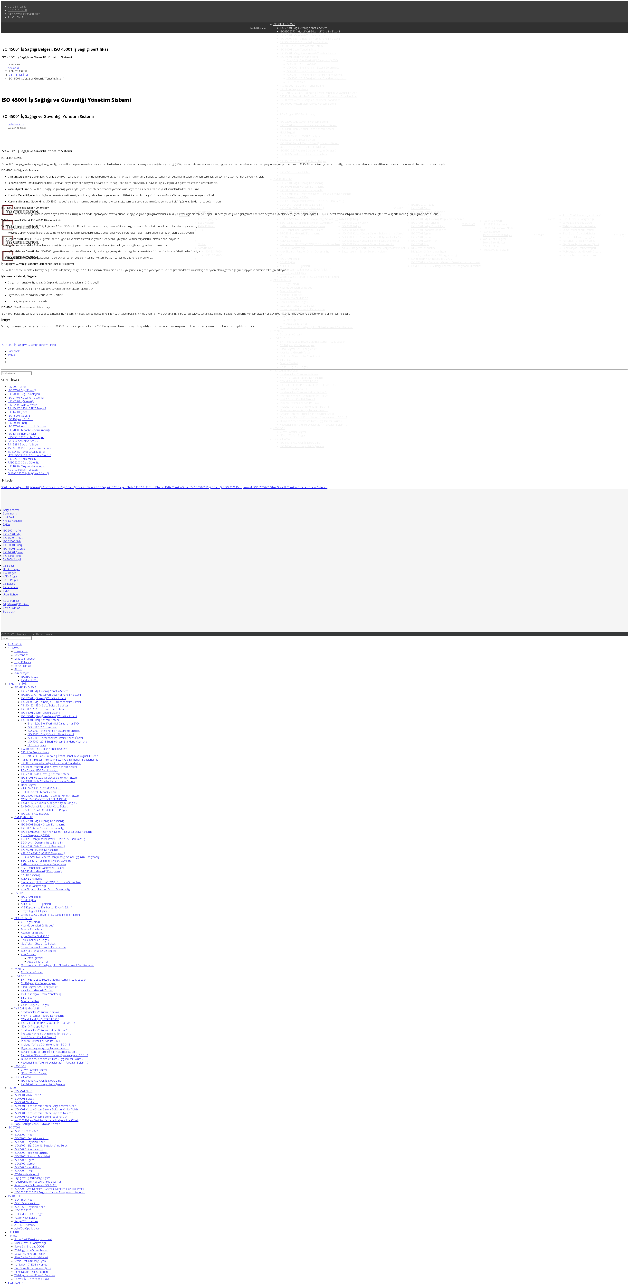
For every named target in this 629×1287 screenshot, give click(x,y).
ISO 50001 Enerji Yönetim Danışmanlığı (302, 186)
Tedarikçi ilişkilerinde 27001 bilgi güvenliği (434, 255)
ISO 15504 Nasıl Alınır (495, 224)
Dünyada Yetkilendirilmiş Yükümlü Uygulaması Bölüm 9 (311, 421)
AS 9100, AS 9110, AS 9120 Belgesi (300, 136)
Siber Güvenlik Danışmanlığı (578, 219)
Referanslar (21, 655)
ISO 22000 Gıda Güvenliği (22, 405)
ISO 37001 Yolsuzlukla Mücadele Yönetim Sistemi (308, 125)
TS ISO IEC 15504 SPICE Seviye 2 (27, 408)
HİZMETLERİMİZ (257, 27)
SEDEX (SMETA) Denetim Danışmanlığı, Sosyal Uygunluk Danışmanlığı (319, 219)
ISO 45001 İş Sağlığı (19, 415)
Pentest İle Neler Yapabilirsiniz (580, 255)
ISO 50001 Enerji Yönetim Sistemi (299, 57)
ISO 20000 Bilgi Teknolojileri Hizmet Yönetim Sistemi (310, 38)
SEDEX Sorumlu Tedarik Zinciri (297, 139)
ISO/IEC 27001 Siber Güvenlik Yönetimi (276, 487)
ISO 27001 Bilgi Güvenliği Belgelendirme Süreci (438, 219)
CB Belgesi (9, 583)
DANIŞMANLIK (282, 179)
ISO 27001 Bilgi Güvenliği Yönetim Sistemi (303, 28)
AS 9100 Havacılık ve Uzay (23, 470)
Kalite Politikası (206, 226)
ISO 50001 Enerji (17, 423)
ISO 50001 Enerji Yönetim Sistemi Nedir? (309, 71)
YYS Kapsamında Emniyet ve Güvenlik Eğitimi (305, 269)
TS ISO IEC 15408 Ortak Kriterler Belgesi (303, 161)
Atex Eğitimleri (294, 320)
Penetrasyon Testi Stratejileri (579, 248)
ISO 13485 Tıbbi (12, 556)
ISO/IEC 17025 (213, 255)
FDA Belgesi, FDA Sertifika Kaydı (298, 114)
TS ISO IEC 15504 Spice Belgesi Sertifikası (304, 42)
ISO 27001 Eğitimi (290, 259)
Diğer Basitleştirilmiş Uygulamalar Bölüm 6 (304, 410)
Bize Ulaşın (9, 611)
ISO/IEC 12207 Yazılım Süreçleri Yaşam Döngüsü (308, 150)
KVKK (6, 591)
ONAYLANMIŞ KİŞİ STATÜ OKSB (299, 381)
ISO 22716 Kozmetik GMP (295, 172)
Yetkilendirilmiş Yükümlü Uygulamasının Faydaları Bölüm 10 (313, 424)
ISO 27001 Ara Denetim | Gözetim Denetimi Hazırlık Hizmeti (445, 262)
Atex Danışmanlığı (296, 323)
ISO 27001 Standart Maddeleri (428, 230)
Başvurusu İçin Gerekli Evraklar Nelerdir (364, 251)
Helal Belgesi (287, 132)
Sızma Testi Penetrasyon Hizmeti (581, 215)
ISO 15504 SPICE (13, 538)
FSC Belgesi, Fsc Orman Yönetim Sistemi (303, 85)
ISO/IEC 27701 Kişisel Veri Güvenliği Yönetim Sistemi (310, 31)
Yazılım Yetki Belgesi (494, 239)
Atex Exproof (287, 316)
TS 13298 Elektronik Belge (23, 444)
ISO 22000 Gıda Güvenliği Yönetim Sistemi (304, 121)
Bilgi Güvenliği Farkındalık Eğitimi (580, 244)
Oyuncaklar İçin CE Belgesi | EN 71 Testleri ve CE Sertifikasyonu (316, 327)
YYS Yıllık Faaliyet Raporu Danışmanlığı (302, 378)
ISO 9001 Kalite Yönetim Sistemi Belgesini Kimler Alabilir (373, 237)
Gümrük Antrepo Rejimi (293, 388)
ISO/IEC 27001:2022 (422, 204)
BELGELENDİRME (284, 24)
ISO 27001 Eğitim (421, 233)
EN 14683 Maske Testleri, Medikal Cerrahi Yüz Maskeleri (312, 341)
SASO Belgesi (11, 580)
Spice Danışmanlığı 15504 (294, 197)
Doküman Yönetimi (291, 334)
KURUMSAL (15, 648)
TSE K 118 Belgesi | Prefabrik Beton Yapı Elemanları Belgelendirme (318, 96)
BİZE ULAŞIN (620, 235)
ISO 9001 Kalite (17, 387)
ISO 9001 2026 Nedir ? (355, 222)
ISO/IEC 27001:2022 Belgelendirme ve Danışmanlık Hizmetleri (446, 266)
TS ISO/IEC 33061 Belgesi (497, 235)
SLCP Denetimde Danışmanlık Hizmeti (301, 230)
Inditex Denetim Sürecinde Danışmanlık (302, 226)
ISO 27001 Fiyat (420, 244)
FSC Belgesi (10, 573)
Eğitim (6, 524)
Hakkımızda (204, 212)
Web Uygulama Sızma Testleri (579, 226)
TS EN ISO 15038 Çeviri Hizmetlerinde (30, 448)
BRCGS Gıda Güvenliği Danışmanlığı (300, 233)
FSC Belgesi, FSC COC (20, 419)
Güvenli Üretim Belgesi (293, 432)
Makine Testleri (289, 363)
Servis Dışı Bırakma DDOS (577, 222)
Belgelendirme (16, 124)
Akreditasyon (205, 248)
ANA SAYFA (170, 235)
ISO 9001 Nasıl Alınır (353, 230)
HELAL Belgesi (11, 569)
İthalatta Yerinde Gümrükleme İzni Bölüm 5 (304, 406)
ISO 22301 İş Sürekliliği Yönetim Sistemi (302, 35)
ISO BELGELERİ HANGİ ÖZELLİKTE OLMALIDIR (308, 385)
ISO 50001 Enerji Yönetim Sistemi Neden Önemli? (314, 75)
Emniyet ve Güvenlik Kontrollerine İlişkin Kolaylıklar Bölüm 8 (313, 417)
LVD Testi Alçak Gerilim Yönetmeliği (300, 356)
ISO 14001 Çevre (18, 412)
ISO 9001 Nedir (351, 219)
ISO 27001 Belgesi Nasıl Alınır (428, 212)
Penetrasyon (10, 587)
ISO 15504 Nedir (492, 221)
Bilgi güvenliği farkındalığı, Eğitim (429, 251)
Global (202, 244)
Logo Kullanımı (206, 222)
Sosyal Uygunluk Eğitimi (293, 273)
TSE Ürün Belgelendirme (294, 89)
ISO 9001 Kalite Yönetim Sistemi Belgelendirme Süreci (372, 233)
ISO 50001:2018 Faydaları (301, 64)
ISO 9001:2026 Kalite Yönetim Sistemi (301, 46)
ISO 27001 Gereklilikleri (424, 240)
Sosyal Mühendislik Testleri (578, 230)
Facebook (13, 351)
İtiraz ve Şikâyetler (208, 219)
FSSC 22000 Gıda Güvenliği (23, 462)
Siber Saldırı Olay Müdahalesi (579, 233)
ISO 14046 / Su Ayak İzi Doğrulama (300, 442)
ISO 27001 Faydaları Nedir (29, 1142)
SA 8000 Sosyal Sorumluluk (23, 441)
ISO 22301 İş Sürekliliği (21, 401)
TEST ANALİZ (281, 338)
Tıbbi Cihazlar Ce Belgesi (294, 302)
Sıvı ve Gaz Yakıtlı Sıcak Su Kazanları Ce (302, 309)
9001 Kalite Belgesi (13, 487)
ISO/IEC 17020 (213, 251)
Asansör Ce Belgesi (291, 295)
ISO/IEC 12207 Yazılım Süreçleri (26, 437)
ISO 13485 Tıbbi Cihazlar (22, 433)
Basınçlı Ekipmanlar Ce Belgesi (38, 951)
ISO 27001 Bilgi (11, 534)
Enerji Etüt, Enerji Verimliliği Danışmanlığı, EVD (312, 60)
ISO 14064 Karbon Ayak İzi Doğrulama (302, 446)
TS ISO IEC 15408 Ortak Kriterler (26, 451)
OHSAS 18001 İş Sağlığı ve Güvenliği (28, 473)
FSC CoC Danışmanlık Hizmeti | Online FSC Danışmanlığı (312, 201)
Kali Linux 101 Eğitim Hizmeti (578, 240)
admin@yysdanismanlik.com (24, 14)
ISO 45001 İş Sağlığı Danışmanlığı (298, 212)
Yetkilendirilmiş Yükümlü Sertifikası (299, 374)
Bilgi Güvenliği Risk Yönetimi (43, 487)
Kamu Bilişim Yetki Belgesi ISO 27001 (432, 259)
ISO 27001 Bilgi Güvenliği (22, 390)
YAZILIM (278, 331)
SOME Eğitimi (287, 262)
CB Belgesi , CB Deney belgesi (297, 345)
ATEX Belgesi (10, 576)
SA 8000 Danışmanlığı (292, 248)
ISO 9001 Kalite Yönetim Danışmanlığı (301, 190)
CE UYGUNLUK (282, 280)
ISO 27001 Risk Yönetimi (425, 222)
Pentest (551, 219)
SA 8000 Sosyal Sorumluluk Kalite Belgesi (303, 154)
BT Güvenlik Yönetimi (423, 248)
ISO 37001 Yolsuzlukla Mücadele (27, 426)
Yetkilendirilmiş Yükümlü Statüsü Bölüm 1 (303, 392)
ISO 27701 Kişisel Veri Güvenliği (26, 397)
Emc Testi (285, 360)
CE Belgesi (105, 487)
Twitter (12, 354)
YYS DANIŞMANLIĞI (285, 370)
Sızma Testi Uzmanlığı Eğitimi (578, 237)
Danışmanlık (10, 513)
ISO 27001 (397, 208)
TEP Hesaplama (295, 82)
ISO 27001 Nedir (420, 208)
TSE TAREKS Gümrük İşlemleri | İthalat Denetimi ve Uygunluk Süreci (318, 93)
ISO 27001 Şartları (421, 237)
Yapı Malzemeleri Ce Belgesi (296, 287)
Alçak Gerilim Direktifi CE (294, 298)
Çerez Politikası (11, 608)
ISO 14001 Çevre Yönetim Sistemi (299, 49)
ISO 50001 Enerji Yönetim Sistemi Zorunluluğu (312, 67)
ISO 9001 (329, 222)
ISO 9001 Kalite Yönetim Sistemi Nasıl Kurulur (368, 244)
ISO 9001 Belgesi (351, 226)
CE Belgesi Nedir (289, 284)
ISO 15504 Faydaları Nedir (498, 228)
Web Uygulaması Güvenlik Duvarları (582, 251)
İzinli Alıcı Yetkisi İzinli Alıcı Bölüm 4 (299, 403)
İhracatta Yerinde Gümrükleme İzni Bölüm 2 (305, 396)
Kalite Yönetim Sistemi (313, 487)
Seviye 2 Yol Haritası (494, 242)
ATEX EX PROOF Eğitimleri (295, 266)
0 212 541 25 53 (17, 6)
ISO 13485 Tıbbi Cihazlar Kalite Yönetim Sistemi (307, 129)
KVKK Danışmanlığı (290, 240)
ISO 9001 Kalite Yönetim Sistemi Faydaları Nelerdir (371, 240)
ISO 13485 (539, 235)
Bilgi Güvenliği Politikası (16, 604)
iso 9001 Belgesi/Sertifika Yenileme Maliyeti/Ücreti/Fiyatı (374, 248)
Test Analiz (9, 517)
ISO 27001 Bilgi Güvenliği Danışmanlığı (302, 183)
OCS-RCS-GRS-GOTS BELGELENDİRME (303, 147)
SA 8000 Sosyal (12, 559)
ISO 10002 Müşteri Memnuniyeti (26, 466)
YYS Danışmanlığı (289, 237)
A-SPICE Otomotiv (493, 246)
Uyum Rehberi (11, 594)
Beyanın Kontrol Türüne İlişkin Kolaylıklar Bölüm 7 (308, 414)
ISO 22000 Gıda (12, 541)
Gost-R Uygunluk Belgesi (294, 367)
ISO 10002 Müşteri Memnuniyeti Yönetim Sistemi (308, 103)
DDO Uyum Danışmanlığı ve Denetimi (301, 204)
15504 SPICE (468, 224)
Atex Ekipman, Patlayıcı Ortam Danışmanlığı (304, 251)
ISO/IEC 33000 (491, 231)
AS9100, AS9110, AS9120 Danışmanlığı (43, 853)
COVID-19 (279, 428)
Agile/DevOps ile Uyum (496, 249)
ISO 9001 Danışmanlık (238, 487)
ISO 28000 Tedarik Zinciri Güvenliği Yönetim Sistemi (309, 143)
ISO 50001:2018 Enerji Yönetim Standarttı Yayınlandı (316, 78)
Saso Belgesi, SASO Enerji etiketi (298, 349)
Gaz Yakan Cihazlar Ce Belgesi (297, 305)
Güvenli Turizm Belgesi (293, 435)
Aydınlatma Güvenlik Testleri (296, 352)
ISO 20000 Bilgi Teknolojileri (24, 394)
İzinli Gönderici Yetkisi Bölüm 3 (297, 399)
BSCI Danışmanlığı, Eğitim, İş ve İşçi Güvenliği (305, 222)
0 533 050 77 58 (17, 10)
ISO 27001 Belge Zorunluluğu (428, 226)
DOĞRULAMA (281, 439)
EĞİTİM (277, 255)
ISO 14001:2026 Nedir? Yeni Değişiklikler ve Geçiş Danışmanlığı (316, 194)
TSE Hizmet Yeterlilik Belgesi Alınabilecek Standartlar (310, 100)
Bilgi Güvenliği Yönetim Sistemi (78, 487)
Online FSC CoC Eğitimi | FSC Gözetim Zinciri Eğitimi (309, 277)
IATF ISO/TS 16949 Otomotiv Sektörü (29, 455)
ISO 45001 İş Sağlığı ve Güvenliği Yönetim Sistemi (308, 53)
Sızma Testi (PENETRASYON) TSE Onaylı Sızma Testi (310, 244)
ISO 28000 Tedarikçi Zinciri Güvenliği (29, 430)
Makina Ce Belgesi (290, 291)
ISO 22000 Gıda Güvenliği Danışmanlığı (302, 208)
